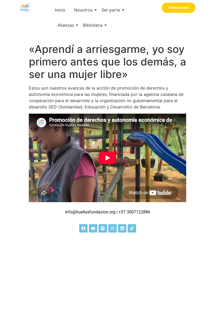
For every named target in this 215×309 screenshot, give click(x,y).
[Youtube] (93, 228)
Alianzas (65, 25)
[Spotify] (103, 228)
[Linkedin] (122, 228)
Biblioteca (93, 25)
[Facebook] (83, 228)
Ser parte (110, 10)
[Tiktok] (132, 228)
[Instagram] (112, 228)
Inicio (60, 10)
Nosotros (83, 10)
